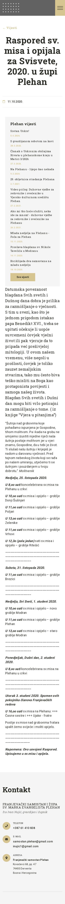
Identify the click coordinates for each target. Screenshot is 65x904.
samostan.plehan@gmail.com (33, 841)
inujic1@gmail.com (26, 846)
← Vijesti (10, 28)
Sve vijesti (23, 277)
